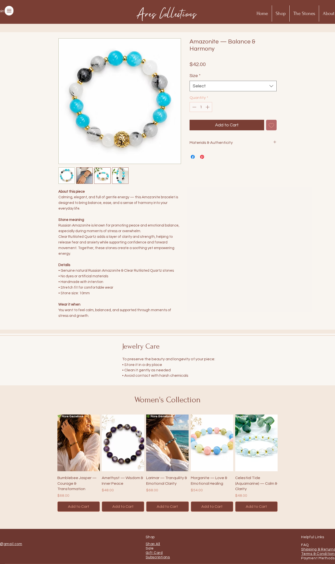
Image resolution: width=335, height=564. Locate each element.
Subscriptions (158, 557)
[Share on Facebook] (193, 157)
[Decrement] (193, 107)
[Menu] (9, 10)
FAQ (305, 545)
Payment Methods (318, 558)
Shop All (153, 544)
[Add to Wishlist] (271, 125)
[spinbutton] (201, 107)
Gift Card (154, 553)
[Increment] (208, 107)
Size (195, 75)
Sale (150, 548)
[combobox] (233, 86)
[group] (167, 463)
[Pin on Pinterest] (202, 157)
